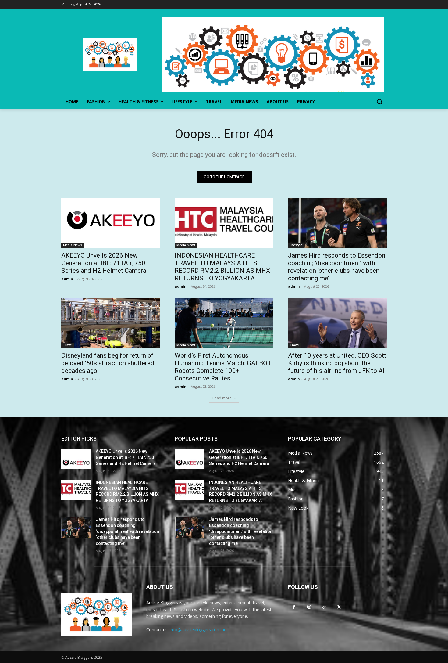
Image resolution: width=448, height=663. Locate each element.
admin (67, 278)
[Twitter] (339, 607)
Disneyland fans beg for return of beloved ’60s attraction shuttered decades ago (107, 363)
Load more (222, 398)
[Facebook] (294, 607)
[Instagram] (309, 607)
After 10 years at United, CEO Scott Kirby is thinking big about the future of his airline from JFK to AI (337, 363)
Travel (68, 345)
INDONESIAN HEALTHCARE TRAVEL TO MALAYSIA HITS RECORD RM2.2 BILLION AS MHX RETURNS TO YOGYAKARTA (222, 267)
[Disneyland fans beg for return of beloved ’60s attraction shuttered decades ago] (110, 323)
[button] (379, 101)
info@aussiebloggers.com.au (198, 629)
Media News (72, 245)
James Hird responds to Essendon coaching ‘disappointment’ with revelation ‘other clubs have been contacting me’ (336, 267)
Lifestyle (296, 245)
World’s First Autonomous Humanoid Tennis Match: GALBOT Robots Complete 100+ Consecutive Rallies (223, 367)
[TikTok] (324, 607)
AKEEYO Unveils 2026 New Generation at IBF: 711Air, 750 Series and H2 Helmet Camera (103, 263)
